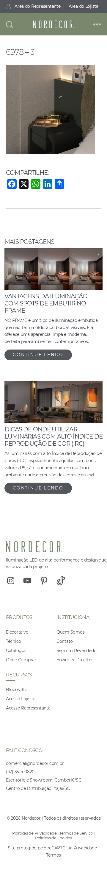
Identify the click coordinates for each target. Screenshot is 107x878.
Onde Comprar (21, 659)
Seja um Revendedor (77, 650)
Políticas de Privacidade (34, 833)
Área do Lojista (83, 6)
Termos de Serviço (76, 833)
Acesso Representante (28, 708)
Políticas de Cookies (53, 837)
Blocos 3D (16, 689)
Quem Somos (70, 632)
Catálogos (16, 650)
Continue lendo (38, 354)
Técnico (13, 641)
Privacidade (85, 848)
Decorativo (17, 632)
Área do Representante (37, 6)
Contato (64, 641)
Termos (53, 855)
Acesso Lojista (20, 698)
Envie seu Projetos (74, 659)
